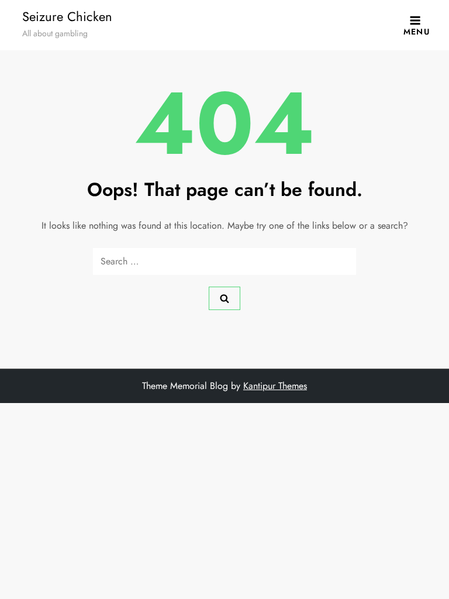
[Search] (224, 298)
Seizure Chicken (67, 16)
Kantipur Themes (275, 386)
